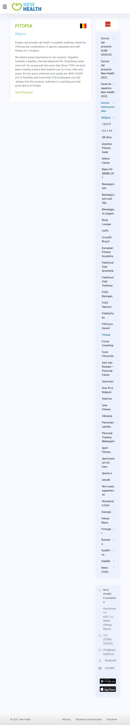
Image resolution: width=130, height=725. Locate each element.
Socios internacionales (107, 106)
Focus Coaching (107, 343)
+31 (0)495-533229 (108, 639)
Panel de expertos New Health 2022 (107, 90)
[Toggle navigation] (5, 6)
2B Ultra (106, 137)
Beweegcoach (108, 186)
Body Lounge (106, 222)
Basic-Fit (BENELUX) (108, 173)
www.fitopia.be (24, 92)
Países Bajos (105, 520)
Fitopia (106, 334)
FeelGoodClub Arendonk (108, 266)
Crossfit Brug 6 (107, 239)
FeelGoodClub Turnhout (108, 281)
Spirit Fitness (106, 450)
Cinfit (105, 230)
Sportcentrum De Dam (108, 462)
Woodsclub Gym (108, 503)
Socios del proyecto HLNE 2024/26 (106, 46)
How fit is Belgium (107, 390)
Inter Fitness (106, 407)
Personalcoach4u (108, 424)
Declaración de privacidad (88, 719)
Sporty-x (107, 473)
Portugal (106, 531)
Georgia (106, 511)
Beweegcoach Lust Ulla (108, 198)
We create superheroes (108, 490)
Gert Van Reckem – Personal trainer (108, 368)
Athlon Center (106, 160)
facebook (110, 660)
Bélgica (105, 117)
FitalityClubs (108, 315)
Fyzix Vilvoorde (107, 354)
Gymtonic (108, 381)
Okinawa (107, 416)
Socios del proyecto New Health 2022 (107, 69)
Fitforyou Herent (107, 326)
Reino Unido (104, 569)
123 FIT (106, 124)
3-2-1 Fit (107, 130)
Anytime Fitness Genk (107, 148)
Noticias (66, 719)
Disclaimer (112, 719)
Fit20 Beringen (107, 294)
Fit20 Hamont (106, 304)
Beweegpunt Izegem (108, 211)
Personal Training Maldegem (108, 437)
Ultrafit (106, 479)
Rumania (105, 541)
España (105, 561)
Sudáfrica (105, 552)
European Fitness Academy (107, 252)
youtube (109, 667)
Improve (107, 398)
